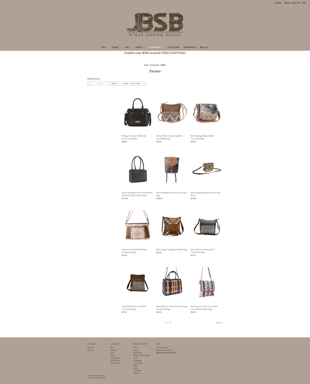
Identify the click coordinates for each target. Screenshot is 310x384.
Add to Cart (172, 116)
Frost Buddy (137, 363)
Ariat (135, 348)
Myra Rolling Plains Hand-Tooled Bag (171, 194)
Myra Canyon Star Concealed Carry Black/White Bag (204, 307)
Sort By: (126, 83)
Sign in (287, 3)
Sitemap (90, 350)
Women (115, 47)
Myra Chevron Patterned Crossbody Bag (202, 251)
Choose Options (138, 116)
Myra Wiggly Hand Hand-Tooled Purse (205, 194)
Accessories (155, 47)
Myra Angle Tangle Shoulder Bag (171, 249)
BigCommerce (100, 375)
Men (104, 47)
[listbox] (138, 83)
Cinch (135, 358)
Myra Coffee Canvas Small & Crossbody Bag (169, 137)
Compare (137, 112)
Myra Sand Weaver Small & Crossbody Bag (134, 307)
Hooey (135, 350)
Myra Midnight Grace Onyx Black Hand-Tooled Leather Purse (137, 194)
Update (114, 83)
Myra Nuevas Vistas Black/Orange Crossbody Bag (172, 307)
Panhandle (137, 360)
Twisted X (137, 371)
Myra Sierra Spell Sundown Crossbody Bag (134, 251)
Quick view (136, 108)
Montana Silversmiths (141, 355)
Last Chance (174, 47)
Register (296, 3)
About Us (204, 47)
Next (219, 323)
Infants (139, 47)
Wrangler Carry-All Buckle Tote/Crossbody (134, 137)
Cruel (135, 368)
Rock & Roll (137, 353)
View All (136, 373)
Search (278, 3)
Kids (127, 47)
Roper (135, 366)
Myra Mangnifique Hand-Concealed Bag (202, 137)
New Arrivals (189, 47)
